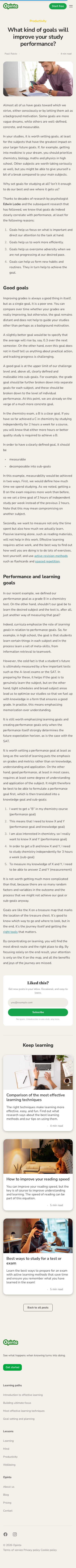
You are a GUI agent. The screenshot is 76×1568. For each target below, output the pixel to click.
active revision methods (51, 556)
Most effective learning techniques (24, 1411)
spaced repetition (47, 561)
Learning (8, 1441)
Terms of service (13, 1550)
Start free (58, 6)
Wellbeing (9, 1465)
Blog (6, 1495)
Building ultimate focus (17, 1403)
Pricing (7, 1503)
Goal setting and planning (18, 1419)
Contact (7, 1511)
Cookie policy (49, 1550)
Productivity (38, 21)
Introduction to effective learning (23, 1395)
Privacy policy (32, 1550)
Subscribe (38, 1012)
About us (8, 1487)
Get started (12, 1367)
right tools (10, 932)
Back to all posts (38, 1307)
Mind (6, 1449)
